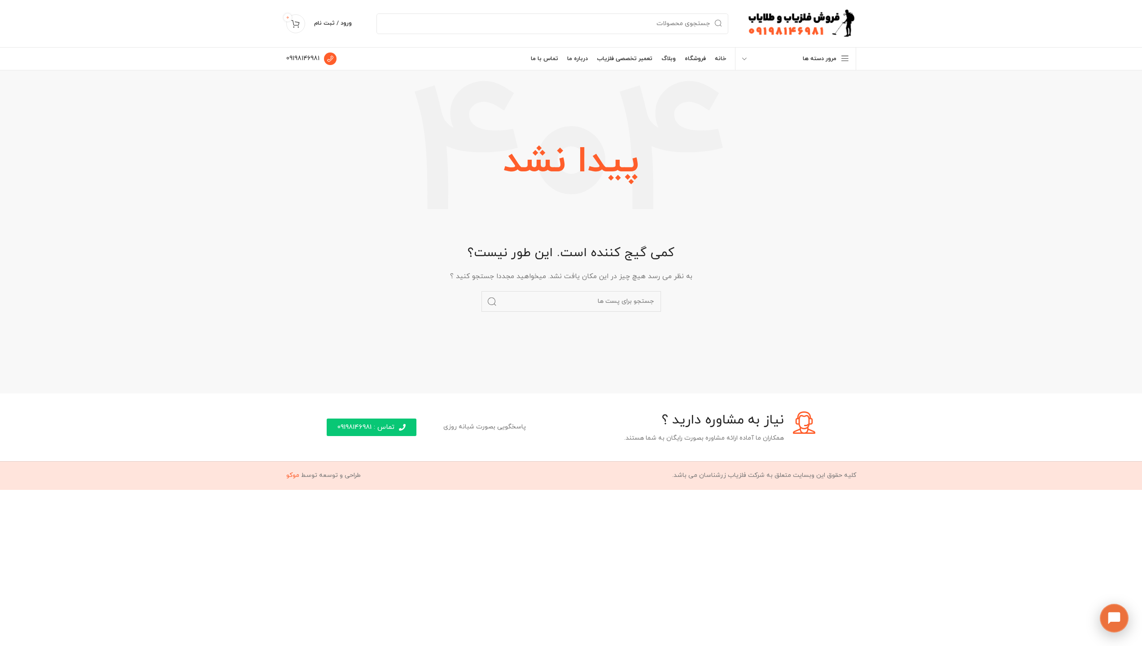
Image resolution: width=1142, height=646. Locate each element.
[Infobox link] (311, 58)
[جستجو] (491, 301)
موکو (292, 475)
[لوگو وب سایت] (801, 23)
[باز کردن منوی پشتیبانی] (1114, 618)
